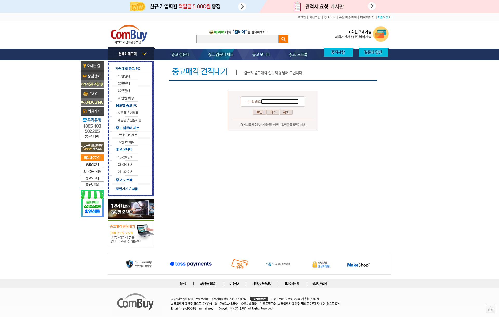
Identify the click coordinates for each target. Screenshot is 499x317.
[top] (490, 308)
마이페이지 (367, 17)
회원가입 (315, 17)
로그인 (301, 17)
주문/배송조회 (348, 17)
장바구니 (330, 17)
